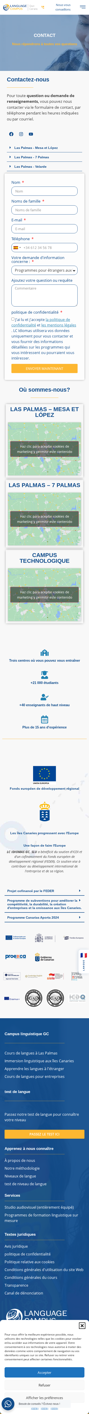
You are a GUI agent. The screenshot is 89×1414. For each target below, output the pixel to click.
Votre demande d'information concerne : (37, 260)
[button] (82, 1325)
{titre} (35, 1408)
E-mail (17, 220)
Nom (16, 182)
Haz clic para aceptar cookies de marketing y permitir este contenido (44, 449)
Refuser (44, 1385)
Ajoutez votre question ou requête (42, 280)
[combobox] (17, 247)
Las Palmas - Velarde (30, 166)
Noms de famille (26, 201)
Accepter (44, 1372)
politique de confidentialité (35, 312)
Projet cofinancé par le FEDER (30, 891)
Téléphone (21, 239)
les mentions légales (58, 325)
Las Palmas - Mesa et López (36, 148)
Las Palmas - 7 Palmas (31, 157)
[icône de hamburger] (83, 7)
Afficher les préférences (44, 1397)
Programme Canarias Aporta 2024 (33, 917)
